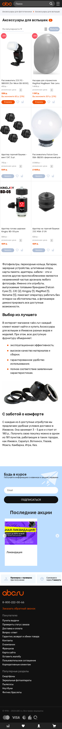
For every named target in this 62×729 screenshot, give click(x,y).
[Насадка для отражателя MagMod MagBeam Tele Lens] (46, 53)
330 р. (4, 93)
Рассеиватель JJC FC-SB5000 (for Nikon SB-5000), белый (15, 82)
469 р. (4, 244)
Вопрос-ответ (9, 632)
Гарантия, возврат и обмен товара (20, 636)
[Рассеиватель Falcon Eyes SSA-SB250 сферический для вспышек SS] (46, 127)
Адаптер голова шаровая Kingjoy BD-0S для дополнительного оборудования (13, 230)
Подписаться (31, 499)
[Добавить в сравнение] (22, 102)
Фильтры (54, 29)
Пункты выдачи (10, 620)
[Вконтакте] (4, 700)
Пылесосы (8, 684)
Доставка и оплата (12, 628)
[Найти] (51, 3)
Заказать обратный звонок (18, 608)
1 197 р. (35, 93)
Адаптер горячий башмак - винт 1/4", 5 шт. (14, 156)
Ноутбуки (7, 688)
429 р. (35, 244)
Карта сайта (9, 652)
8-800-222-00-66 (13, 602)
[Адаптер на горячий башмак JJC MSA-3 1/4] (46, 202)
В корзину (8, 102)
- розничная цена (8, 88)
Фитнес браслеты (12, 692)
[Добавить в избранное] (17, 102)
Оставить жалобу (11, 656)
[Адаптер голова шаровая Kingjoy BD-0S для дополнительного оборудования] (15, 202)
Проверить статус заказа (15, 624)
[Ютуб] (16, 700)
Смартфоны (8, 676)
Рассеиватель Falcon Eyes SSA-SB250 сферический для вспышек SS (46, 156)
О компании (8, 644)
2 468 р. (36, 170)
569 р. (4, 170)
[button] (5, 536)
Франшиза (8, 648)
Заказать (7, 176)
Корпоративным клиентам (16, 664)
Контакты (7, 640)
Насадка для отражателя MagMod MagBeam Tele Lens (45, 81)
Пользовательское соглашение (19, 660)
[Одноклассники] (10, 700)
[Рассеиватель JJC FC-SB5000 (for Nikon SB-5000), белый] (15, 53)
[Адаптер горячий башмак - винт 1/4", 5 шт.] (15, 127)
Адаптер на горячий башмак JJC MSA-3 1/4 (45, 230)
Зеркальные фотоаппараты (16, 680)
